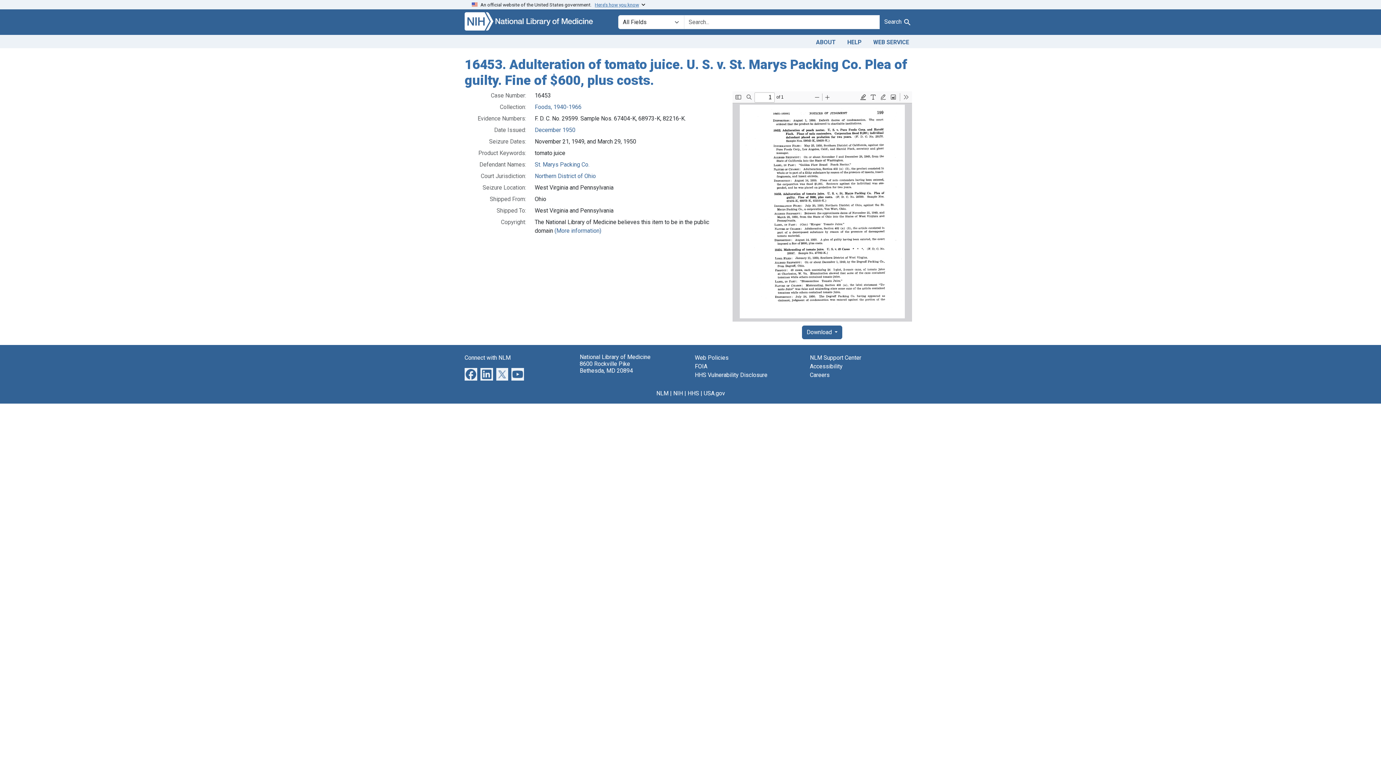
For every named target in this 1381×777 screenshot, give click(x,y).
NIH (678, 393)
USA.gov (714, 393)
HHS (693, 393)
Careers (820, 375)
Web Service (891, 42)
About (826, 42)
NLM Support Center (835, 357)
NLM (662, 393)
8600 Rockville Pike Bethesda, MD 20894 (606, 367)
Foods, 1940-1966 (558, 107)
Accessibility (826, 366)
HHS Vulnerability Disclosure (731, 375)
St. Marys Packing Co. (562, 164)
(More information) (578, 230)
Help (854, 42)
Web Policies (712, 357)
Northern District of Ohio (565, 176)
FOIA (701, 366)
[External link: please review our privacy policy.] (471, 374)
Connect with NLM (488, 357)
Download (820, 332)
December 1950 (555, 130)
